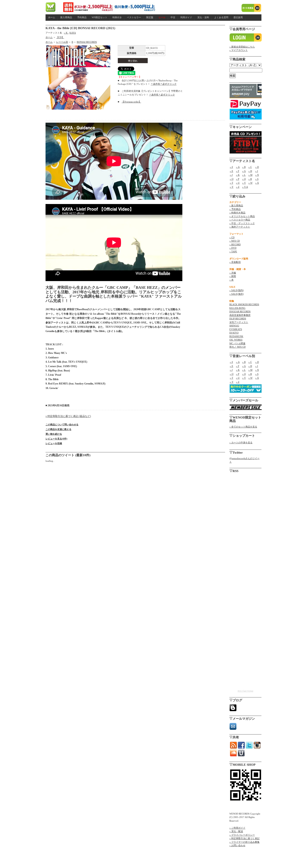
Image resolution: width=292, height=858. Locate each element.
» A (238, 167)
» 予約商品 (235, 209)
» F (237, 171)
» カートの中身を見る (240, 442)
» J (231, 175)
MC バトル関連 (237, 343)
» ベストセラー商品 (239, 219)
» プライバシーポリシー (242, 835)
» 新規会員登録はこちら (242, 46)
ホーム (51, 17)
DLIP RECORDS (237, 318)
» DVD (232, 248)
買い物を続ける (54, 434)
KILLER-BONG (237, 308)
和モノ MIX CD (237, 347)
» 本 (231, 280)
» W (250, 183)
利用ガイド (186, 17)
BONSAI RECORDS (87, 42)
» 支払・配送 (236, 831)
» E (231, 171)
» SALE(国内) (236, 290)
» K (66, 32)
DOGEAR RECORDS (240, 311)
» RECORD (235, 244)
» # (231, 167)
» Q (244, 179)
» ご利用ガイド (237, 828)
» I (256, 171)
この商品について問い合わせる (62, 424)
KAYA (72, 32)
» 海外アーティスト (239, 226)
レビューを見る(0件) (56, 438)
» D (257, 167)
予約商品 (82, 17)
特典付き (117, 17)
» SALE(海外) (236, 294)
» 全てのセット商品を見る (243, 426)
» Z (237, 187)
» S (256, 179)
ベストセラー (134, 17)
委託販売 (238, 17)
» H (250, 171)
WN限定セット (99, 17)
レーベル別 (62, 42)
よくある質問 (221, 17)
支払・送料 (203, 17)
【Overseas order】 (131, 101)
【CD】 (60, 37)
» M (250, 175)
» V (244, 183)
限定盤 (149, 17)
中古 (173, 17)
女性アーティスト (238, 322)
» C (250, 167)
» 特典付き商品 (237, 212)
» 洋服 (232, 272)
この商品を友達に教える (58, 429)
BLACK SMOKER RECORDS (244, 304)
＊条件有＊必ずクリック (164, 84)
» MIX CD (234, 241)
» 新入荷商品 (236, 205)
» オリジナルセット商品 (242, 216)
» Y (231, 187)
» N (257, 175)
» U (238, 183)
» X (257, 183)
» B (244, 167)
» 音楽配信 (235, 262)
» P (237, 179)
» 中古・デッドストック (242, 223)
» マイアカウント (238, 50)
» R (250, 179)
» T (231, 183)
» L (244, 175)
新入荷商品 (66, 17)
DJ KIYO (234, 332)
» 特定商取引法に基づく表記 (244, 838)
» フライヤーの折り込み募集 (244, 842)
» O (231, 179)
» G (244, 171)
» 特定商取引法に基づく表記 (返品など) (68, 416)
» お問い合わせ (237, 845)
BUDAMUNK (236, 336)
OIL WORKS (235, 339)
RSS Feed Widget (245, 691)
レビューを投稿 (54, 443)
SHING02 (234, 325)
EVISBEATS (235, 329)
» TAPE (233, 251)
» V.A (245, 187)
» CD (231, 237)
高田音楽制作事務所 (240, 315)
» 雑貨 (232, 276)
